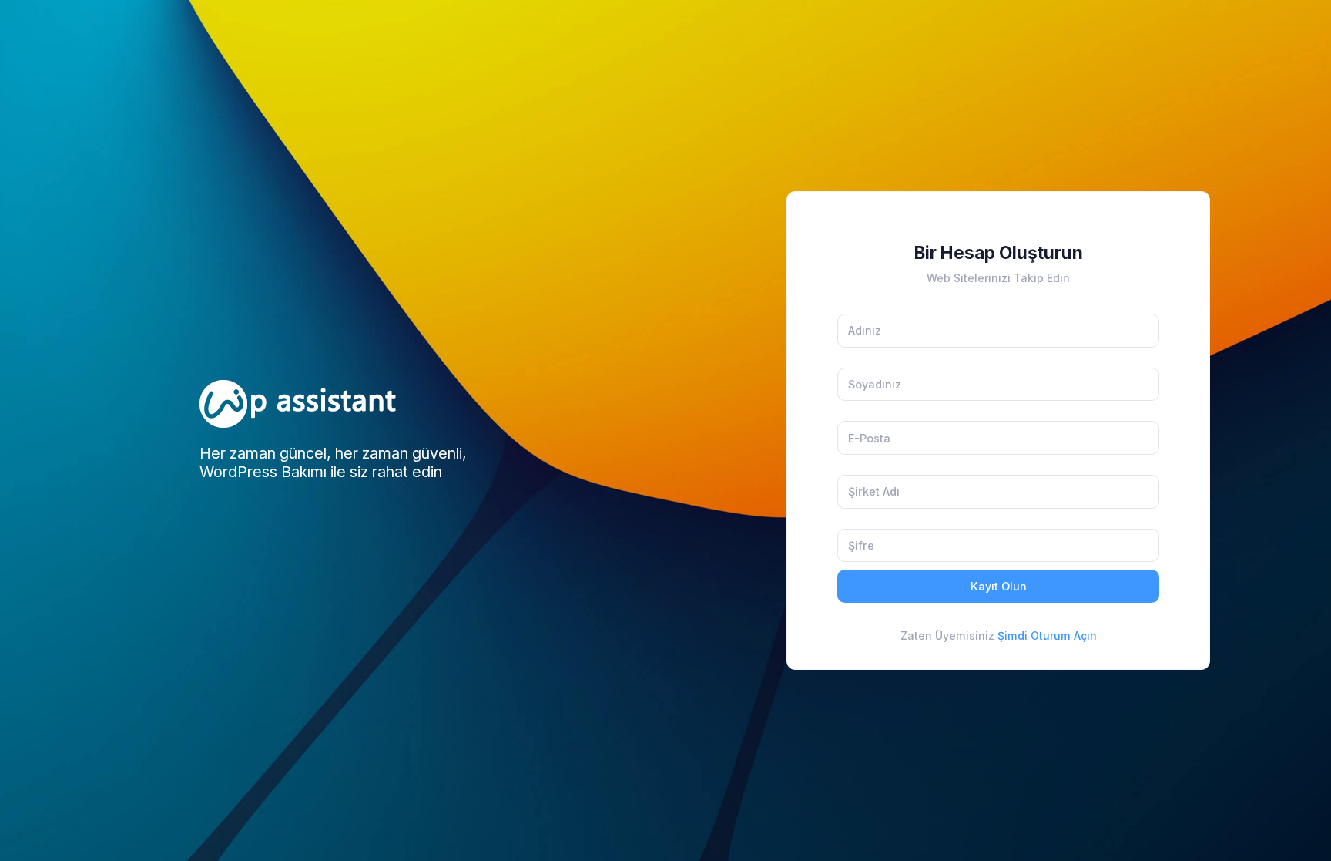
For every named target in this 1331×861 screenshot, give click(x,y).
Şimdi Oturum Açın (1045, 635)
